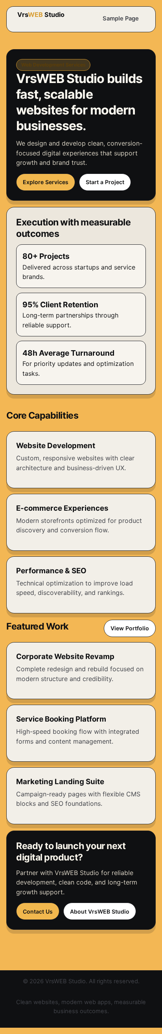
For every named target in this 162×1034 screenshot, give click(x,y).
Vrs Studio (40, 14)
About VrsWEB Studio (99, 911)
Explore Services (45, 182)
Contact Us (38, 911)
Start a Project (105, 182)
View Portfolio (129, 628)
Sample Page (121, 18)
